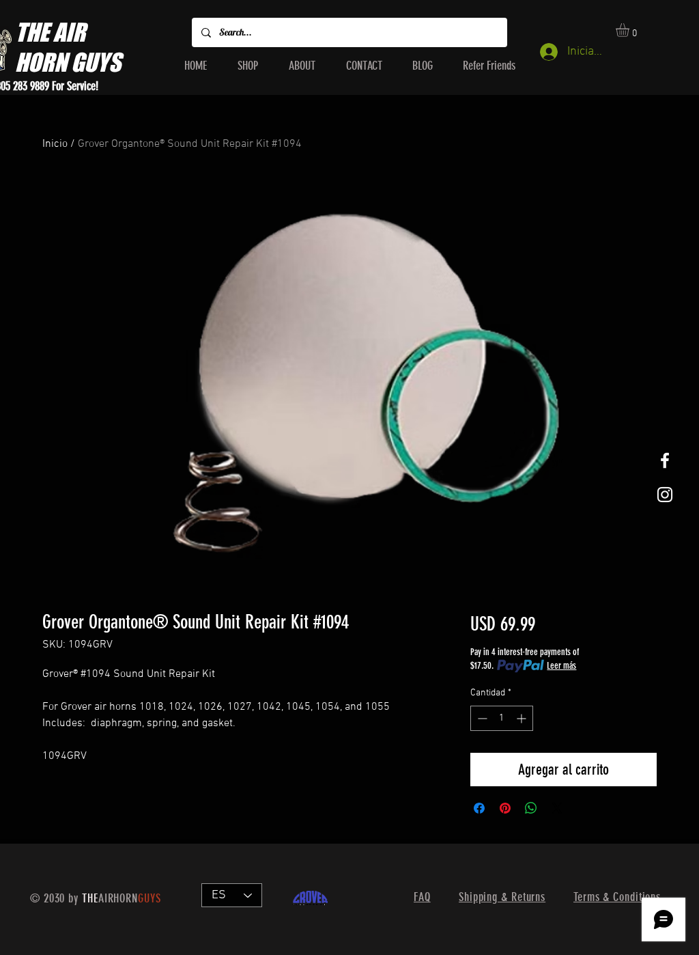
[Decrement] (480, 718)
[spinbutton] (501, 718)
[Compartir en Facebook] (479, 808)
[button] (630, 30)
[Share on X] (557, 808)
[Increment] (522, 718)
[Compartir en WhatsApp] (531, 808)
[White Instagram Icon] (665, 494)
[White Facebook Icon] (665, 460)
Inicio (55, 144)
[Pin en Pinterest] (505, 808)
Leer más (561, 666)
